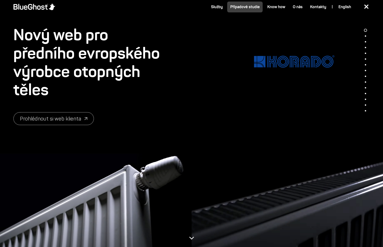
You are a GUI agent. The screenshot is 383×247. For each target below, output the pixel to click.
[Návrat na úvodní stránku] (34, 6)
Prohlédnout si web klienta (50, 118)
